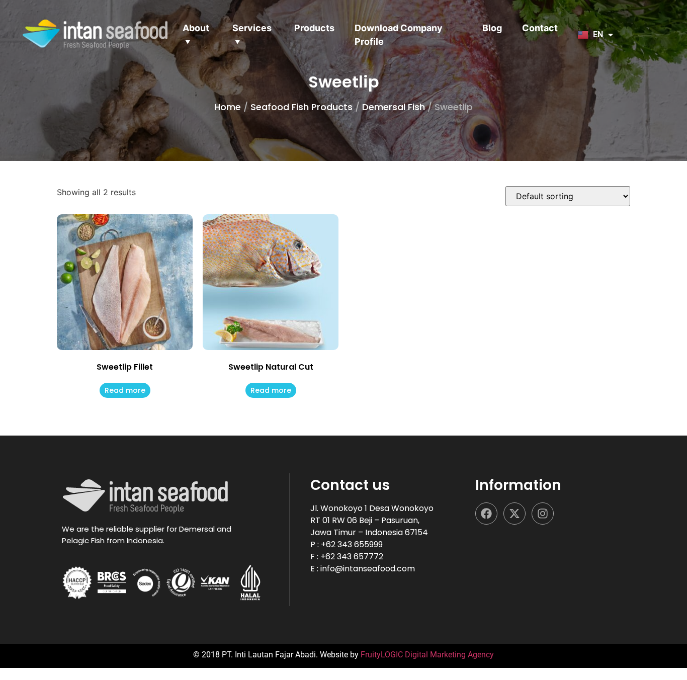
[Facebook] (486, 513)
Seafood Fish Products (301, 107)
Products (314, 28)
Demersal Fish (393, 107)
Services (252, 28)
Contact (540, 28)
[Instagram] (543, 513)
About (196, 28)
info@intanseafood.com (367, 568)
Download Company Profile (399, 35)
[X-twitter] (514, 513)
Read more (125, 390)
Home (227, 107)
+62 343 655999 (352, 544)
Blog (492, 28)
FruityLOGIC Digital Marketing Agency (427, 654)
